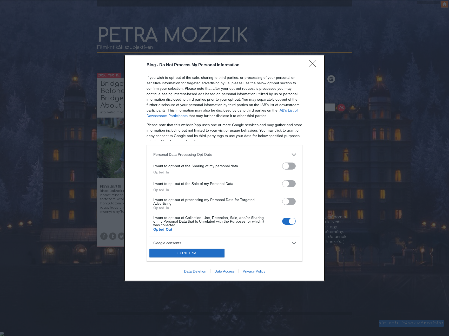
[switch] (289, 166)
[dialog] (224, 168)
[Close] (314, 65)
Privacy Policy (254, 271)
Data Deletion (195, 271)
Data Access (224, 271)
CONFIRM (187, 253)
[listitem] (224, 154)
